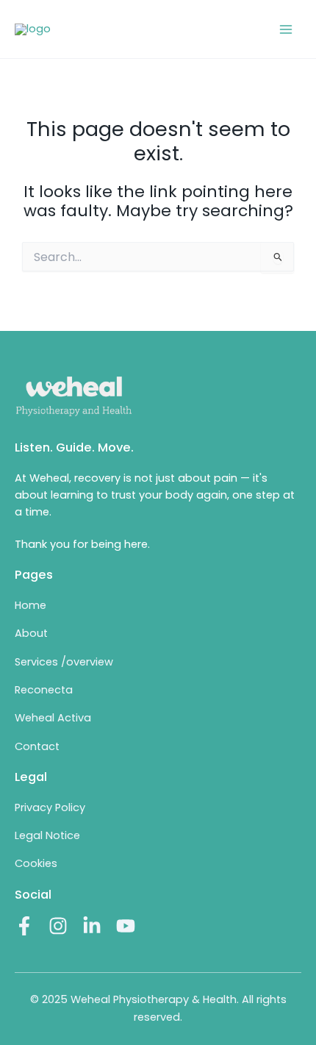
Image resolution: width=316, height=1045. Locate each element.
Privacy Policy (50, 807)
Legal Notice (47, 835)
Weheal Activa (53, 717)
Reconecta (44, 689)
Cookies (36, 863)
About (31, 633)
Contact (37, 746)
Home (30, 605)
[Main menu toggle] (285, 29)
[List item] (24, 925)
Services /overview (64, 662)
